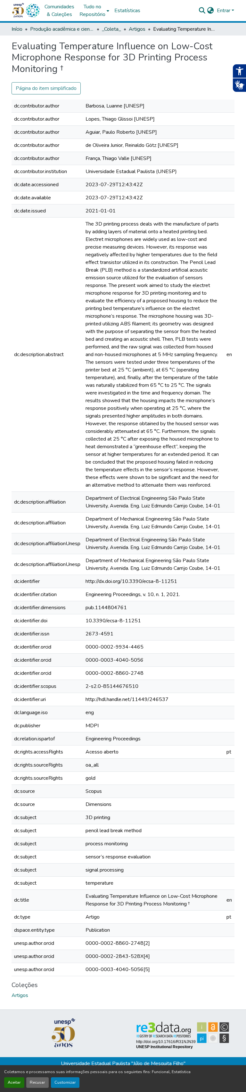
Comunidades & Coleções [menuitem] (59, 10)
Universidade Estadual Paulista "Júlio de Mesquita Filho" (123, 1063)
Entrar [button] (224, 10)
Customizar (65, 1082)
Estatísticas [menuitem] (127, 10)
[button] (33, 11)
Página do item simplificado (46, 88)
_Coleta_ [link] (111, 29)
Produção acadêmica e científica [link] (62, 29)
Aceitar (14, 1082)
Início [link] (17, 29)
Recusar (37, 1082)
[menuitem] (94, 10)
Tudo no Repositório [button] (92, 10)
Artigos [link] (137, 29)
